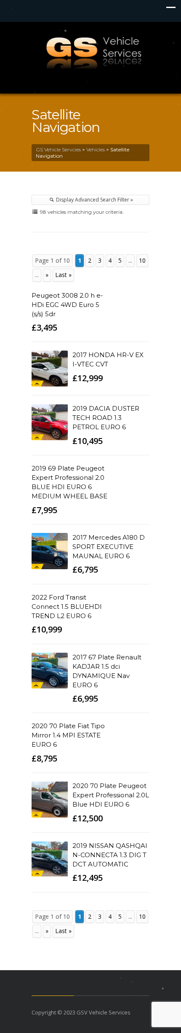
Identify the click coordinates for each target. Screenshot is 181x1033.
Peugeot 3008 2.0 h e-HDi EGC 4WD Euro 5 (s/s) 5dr (67, 304)
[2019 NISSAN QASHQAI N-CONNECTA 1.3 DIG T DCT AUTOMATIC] (50, 859)
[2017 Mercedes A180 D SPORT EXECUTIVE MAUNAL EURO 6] (50, 551)
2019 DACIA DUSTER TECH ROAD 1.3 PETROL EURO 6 (105, 417)
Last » (63, 275)
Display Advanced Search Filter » (94, 199)
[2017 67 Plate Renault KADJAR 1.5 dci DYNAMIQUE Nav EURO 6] (50, 671)
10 (142, 260)
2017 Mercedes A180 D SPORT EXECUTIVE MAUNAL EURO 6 (108, 546)
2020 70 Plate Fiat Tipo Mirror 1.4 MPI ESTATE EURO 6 (68, 735)
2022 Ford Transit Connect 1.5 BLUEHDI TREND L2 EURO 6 (67, 606)
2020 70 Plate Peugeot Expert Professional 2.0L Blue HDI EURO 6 (110, 795)
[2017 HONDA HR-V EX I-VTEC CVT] (50, 368)
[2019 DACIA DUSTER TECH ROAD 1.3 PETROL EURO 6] (50, 422)
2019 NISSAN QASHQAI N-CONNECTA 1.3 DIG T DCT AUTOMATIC (109, 855)
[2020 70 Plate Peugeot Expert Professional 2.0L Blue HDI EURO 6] (50, 799)
